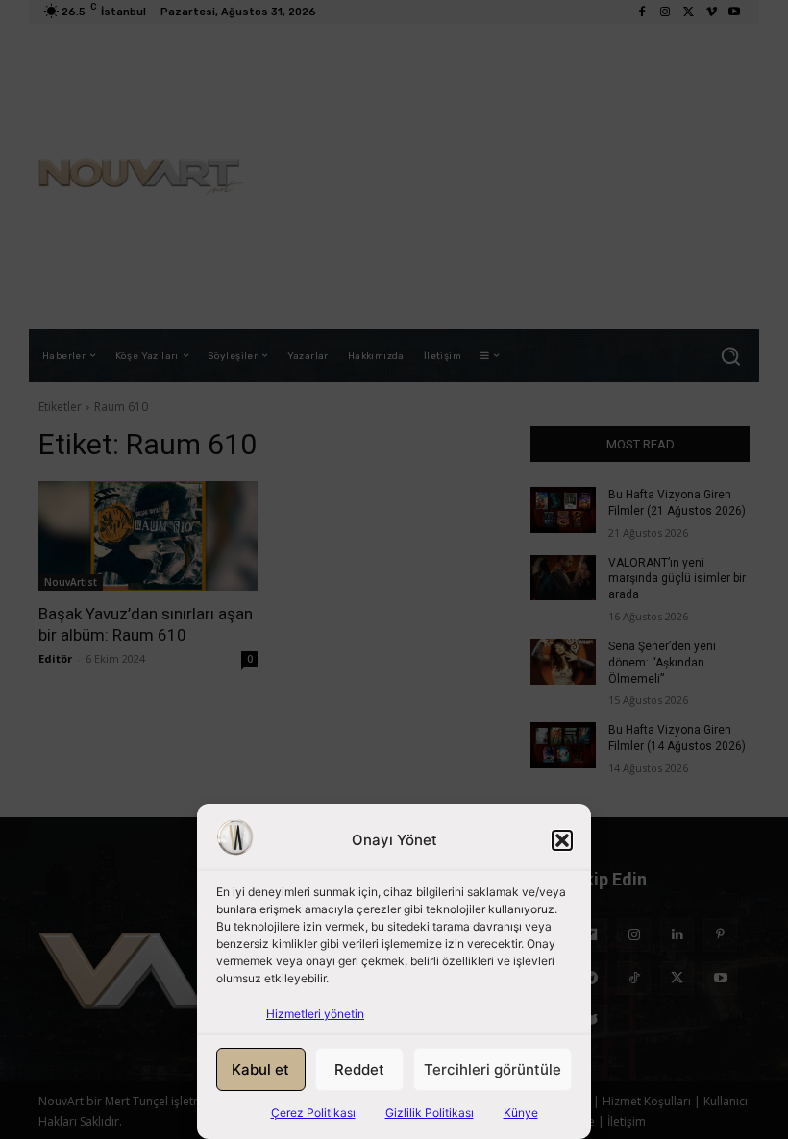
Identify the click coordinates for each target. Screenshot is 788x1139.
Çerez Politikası (313, 1112)
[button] (562, 840)
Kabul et (260, 1069)
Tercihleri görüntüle (492, 1069)
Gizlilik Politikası (429, 1112)
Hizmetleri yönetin (315, 1013)
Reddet (359, 1069)
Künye (521, 1112)
